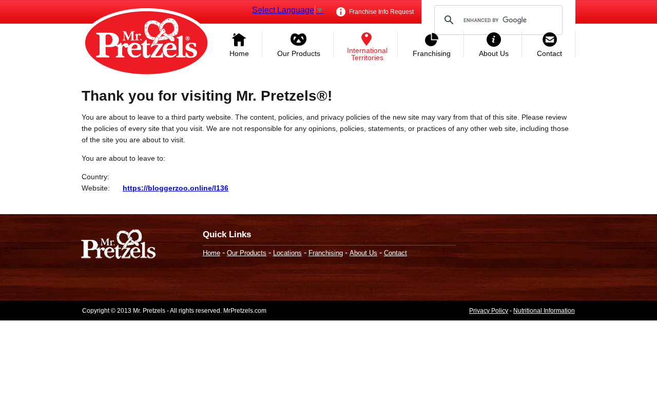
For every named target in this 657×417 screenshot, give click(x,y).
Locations (287, 253)
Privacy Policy (488, 310)
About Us (494, 53)
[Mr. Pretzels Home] (146, 44)
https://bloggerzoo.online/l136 (175, 188)
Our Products (298, 53)
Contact (549, 53)
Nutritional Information (544, 310)
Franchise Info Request (380, 11)
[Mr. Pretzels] (118, 245)
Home (239, 53)
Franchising (432, 53)
